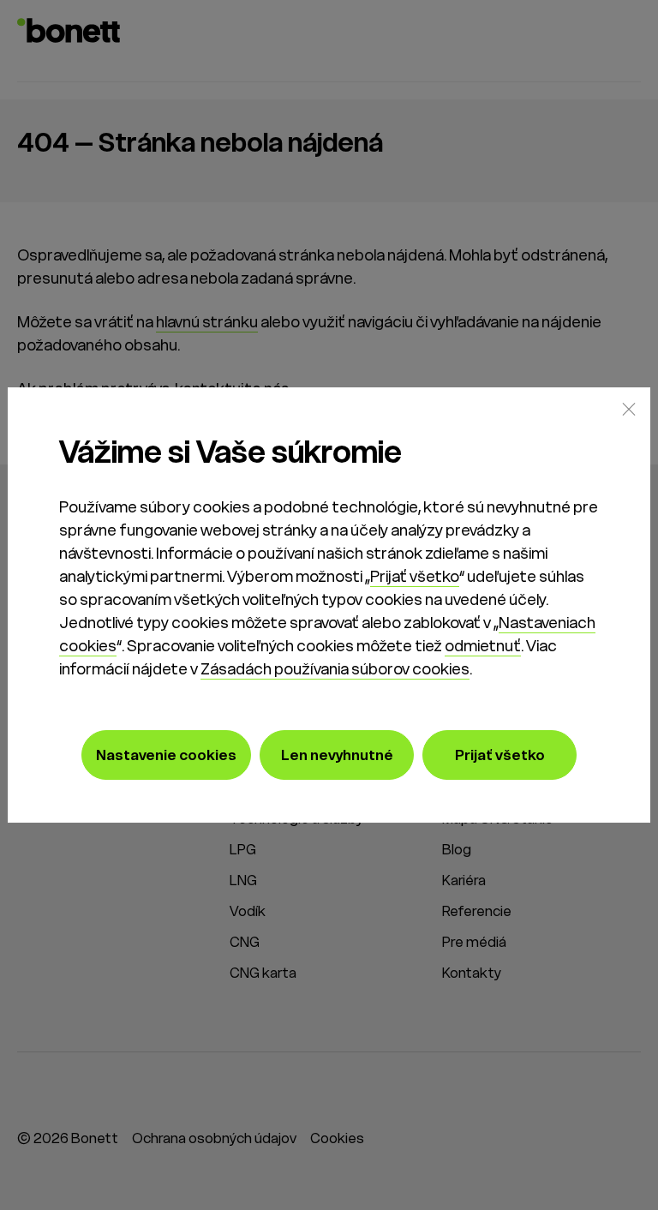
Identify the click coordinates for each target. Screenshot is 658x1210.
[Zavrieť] (628, 408)
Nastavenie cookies (166, 755)
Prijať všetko (414, 576)
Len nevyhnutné (337, 755)
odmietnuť (483, 646)
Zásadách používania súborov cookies (335, 669)
